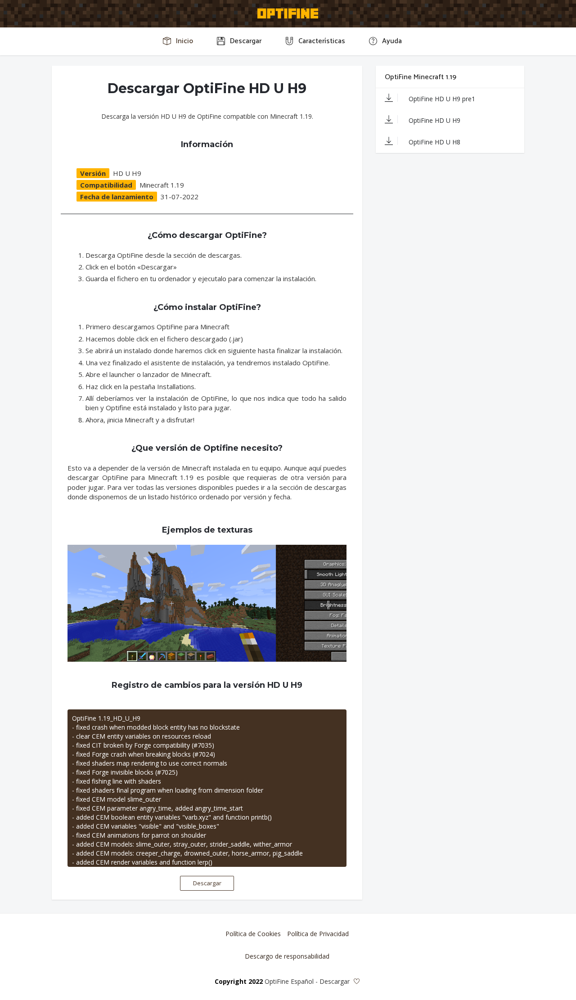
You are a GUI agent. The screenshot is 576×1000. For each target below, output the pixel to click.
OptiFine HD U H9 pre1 (441, 98)
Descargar (207, 883)
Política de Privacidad (318, 933)
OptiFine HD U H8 (433, 142)
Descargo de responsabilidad (287, 956)
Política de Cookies (253, 933)
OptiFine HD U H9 (433, 120)
